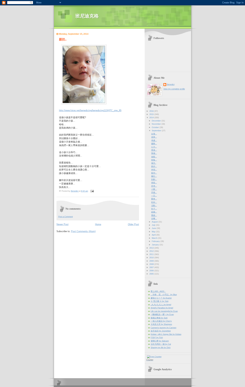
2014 (151, 117)
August (155, 222)
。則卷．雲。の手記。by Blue (164, 294)
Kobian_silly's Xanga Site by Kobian (166, 334)
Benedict (171, 84)
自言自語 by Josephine (161, 331)
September (157, 130)
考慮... (154, 140)
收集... (154, 160)
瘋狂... (154, 176)
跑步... (154, 166)
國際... (154, 144)
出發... (154, 134)
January (155, 245)
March (155, 238)
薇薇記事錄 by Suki (159, 318)
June (154, 228)
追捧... (154, 137)
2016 (151, 111)
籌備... (154, 153)
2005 (151, 274)
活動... (154, 205)
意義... (154, 192)
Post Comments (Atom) (83, 231)
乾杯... (154, 202)
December (156, 121)
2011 (151, 254)
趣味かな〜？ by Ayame (161, 298)
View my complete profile (174, 89)
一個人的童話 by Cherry (161, 321)
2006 (151, 271)
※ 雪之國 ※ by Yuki (159, 301)
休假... (154, 169)
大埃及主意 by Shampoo (161, 324)
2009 (151, 261)
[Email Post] (92, 191)
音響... (154, 218)
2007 (151, 267)
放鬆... (154, 157)
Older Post (133, 224)
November (156, 124)
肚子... (154, 209)
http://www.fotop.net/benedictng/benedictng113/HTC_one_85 (90, 110)
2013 (151, 248)
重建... (154, 215)
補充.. (153, 163)
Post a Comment (65, 216)
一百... (154, 196)
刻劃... (154, 179)
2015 (151, 114)
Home (98, 224)
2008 (151, 264)
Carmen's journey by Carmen (163, 328)
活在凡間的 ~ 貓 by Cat (161, 344)
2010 (151, 257)
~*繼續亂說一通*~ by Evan (162, 314)
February (156, 241)
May (154, 232)
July (154, 225)
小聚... (154, 189)
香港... (154, 150)
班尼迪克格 (87, 16)
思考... (154, 186)
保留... (154, 183)
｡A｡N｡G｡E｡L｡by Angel (161, 304)
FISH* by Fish (157, 337)
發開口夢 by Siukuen (160, 341)
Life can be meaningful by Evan (164, 311)
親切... (154, 173)
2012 (151, 251)
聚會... (154, 199)
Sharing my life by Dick (161, 347)
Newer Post (62, 224)
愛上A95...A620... (158, 291)
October (155, 127)
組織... (154, 212)
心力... (154, 147)
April (154, 235)
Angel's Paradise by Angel (162, 308)
